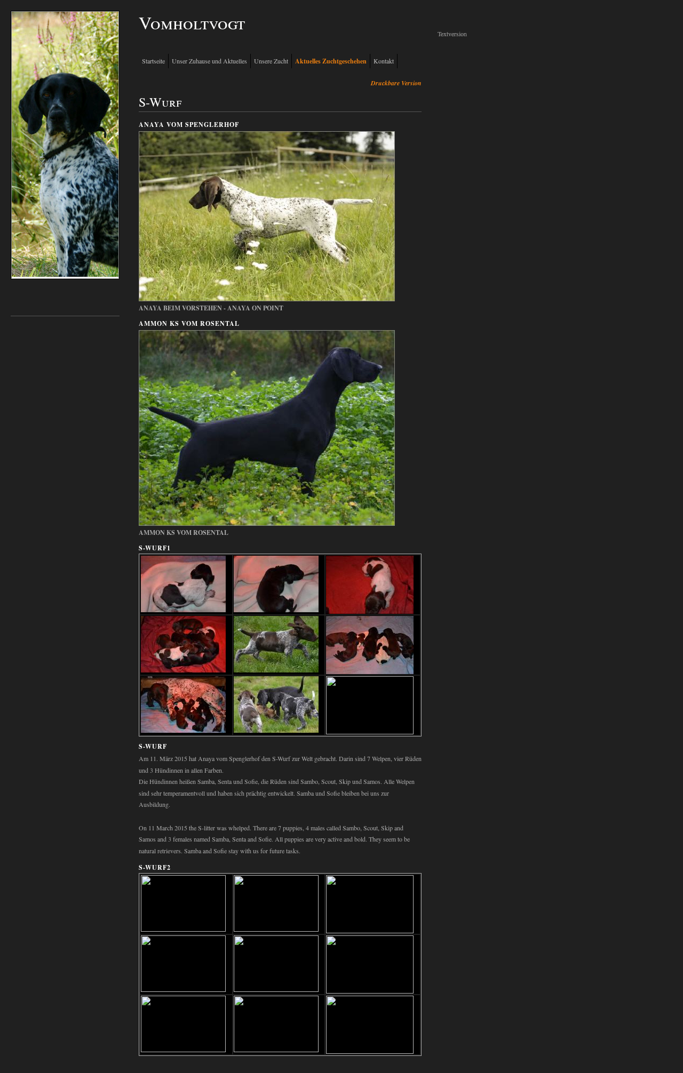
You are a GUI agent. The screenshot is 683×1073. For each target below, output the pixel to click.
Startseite (153, 61)
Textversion (452, 33)
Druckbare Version (396, 82)
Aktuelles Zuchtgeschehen (331, 61)
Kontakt (384, 61)
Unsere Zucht (271, 61)
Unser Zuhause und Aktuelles (209, 61)
